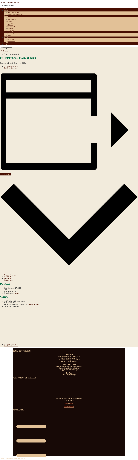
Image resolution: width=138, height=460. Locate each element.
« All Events (4, 51)
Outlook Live (8, 280)
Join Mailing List (69, 406)
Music (17, 293)
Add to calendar (5, 174)
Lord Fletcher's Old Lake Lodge (10, 2)
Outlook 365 (8, 278)
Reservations (69, 403)
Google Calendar (10, 275)
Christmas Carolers (11, 66)
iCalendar (7, 276)
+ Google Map (33, 304)
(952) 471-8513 (69, 400)
